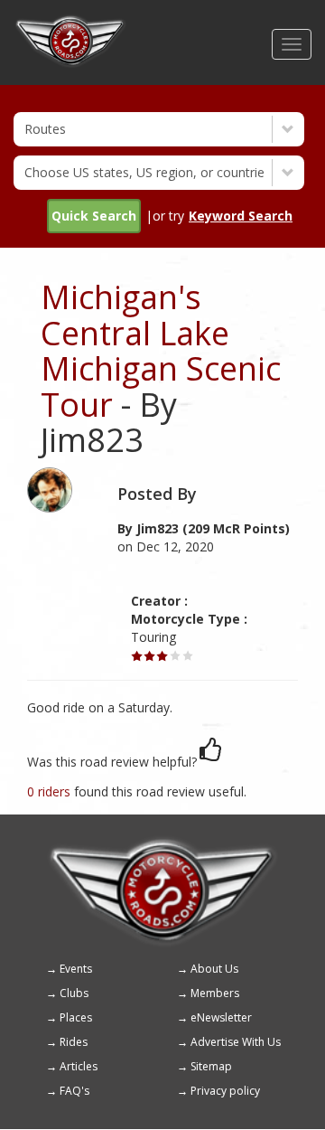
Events (76, 968)
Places (76, 1017)
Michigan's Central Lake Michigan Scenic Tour (161, 351)
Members (214, 993)
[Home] (70, 22)
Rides (74, 1042)
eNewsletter (221, 1017)
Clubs (74, 993)
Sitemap (211, 1066)
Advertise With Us (235, 1042)
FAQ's (74, 1090)
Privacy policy (225, 1090)
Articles (79, 1066)
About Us (214, 968)
